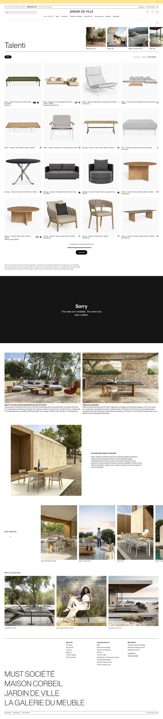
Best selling (152, 57)
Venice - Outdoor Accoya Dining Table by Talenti (137, 192)
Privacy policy (8, 712)
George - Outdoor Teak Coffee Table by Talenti (98, 148)
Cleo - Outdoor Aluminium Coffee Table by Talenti (18, 102)
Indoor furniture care (104, 664)
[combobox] (21, 12)
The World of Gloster (115, 628)
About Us (69, 642)
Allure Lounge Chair (85, 561)
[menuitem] (57, 16)
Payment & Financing (104, 650)
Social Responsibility (104, 659)
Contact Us (131, 653)
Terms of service (26, 712)
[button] (157, 23)
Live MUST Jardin (10, 628)
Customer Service (103, 642)
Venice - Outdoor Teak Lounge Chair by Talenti (59, 236)
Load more (81, 252)
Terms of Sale (101, 655)
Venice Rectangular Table (48, 561)
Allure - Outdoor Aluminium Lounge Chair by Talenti (99, 102)
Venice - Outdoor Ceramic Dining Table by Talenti (137, 236)
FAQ (98, 645)
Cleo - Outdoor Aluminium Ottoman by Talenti (136, 148)
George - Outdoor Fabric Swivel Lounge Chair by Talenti (98, 192)
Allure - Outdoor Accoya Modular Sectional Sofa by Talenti (138, 102)
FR (157, 7)
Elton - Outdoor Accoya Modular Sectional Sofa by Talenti (57, 102)
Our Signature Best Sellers (65, 628)
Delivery (99, 652)
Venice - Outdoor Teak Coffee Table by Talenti (18, 237)
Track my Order (133, 655)
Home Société (71, 657)
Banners (69, 652)
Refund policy (16, 712)
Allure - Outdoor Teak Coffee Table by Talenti (20, 148)
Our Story (69, 645)
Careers (69, 650)
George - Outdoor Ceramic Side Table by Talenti (21, 192)
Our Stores (70, 647)
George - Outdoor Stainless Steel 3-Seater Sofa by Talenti (59, 192)
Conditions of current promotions (108, 657)
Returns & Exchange (103, 647)
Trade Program (71, 655)
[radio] (34, 103)
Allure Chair (120, 561)
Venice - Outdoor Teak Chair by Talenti (95, 236)
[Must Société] (81, 11)
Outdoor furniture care (104, 662)
